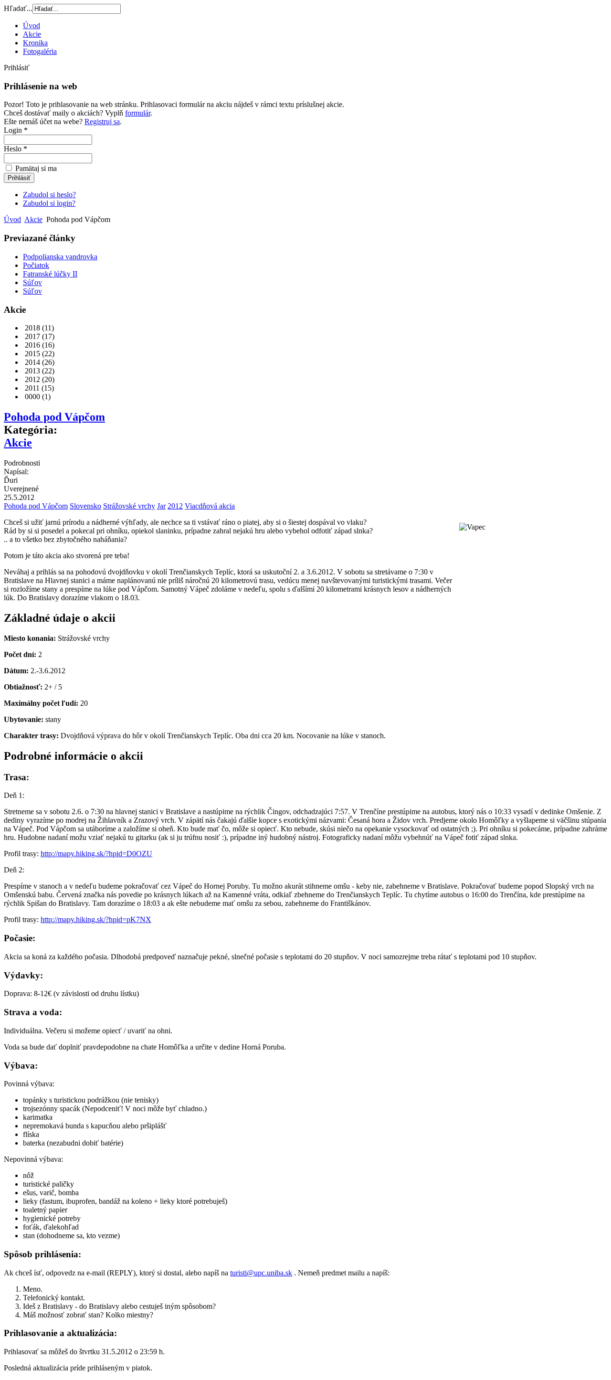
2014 (31, 362)
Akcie (32, 34)
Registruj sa (102, 121)
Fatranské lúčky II (50, 274)
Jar (161, 506)
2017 (31, 336)
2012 (31, 379)
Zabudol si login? (49, 203)
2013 (31, 371)
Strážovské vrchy (129, 506)
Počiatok (36, 265)
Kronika (35, 43)
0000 (31, 397)
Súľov (32, 282)
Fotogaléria (40, 51)
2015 (31, 354)
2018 (31, 328)
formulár (137, 113)
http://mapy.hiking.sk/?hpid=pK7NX (96, 919)
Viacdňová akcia (210, 506)
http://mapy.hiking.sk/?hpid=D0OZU (96, 853)
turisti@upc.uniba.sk (261, 1273)
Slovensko (85, 506)
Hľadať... (18, 8)
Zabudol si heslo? (49, 195)
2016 (31, 345)
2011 (31, 388)
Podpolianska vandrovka (60, 257)
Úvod (31, 25)
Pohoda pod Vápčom (54, 417)
